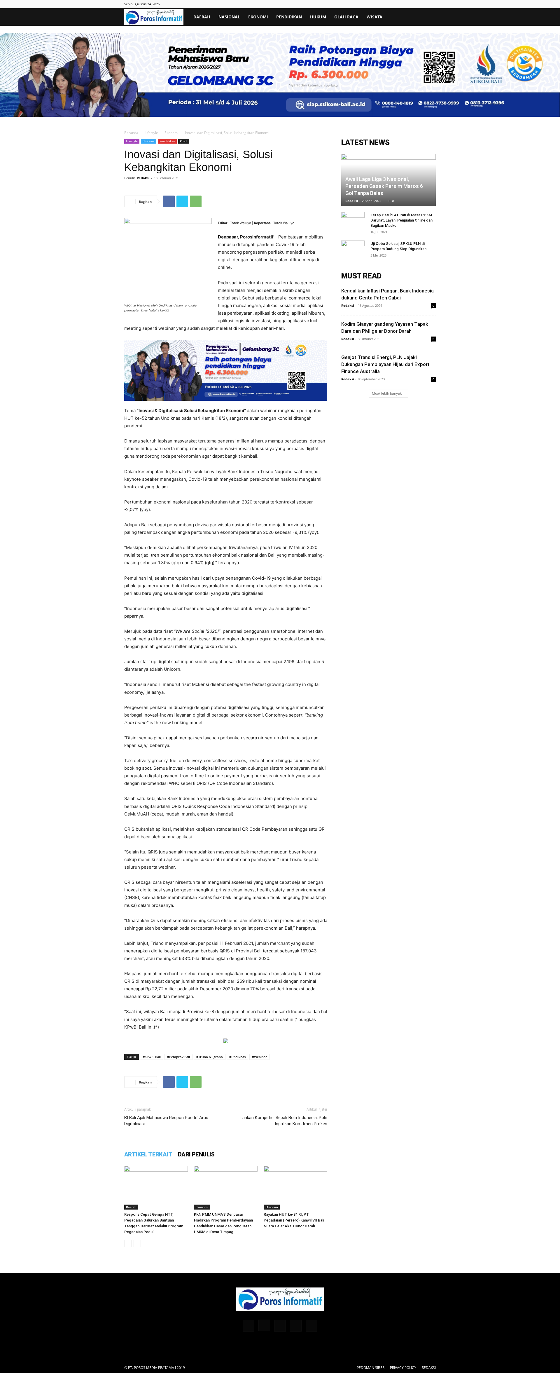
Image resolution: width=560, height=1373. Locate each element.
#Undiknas (237, 1057)
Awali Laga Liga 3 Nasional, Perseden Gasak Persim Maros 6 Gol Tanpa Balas (384, 186)
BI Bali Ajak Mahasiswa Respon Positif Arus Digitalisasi (166, 1120)
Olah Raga (346, 17)
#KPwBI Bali (152, 1057)
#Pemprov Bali (178, 1057)
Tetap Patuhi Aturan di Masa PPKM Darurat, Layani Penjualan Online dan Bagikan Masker (401, 220)
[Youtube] (311, 1326)
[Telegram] (280, 1326)
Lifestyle (151, 132)
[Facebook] (169, 201)
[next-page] (137, 1243)
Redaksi (143, 178)
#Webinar (259, 1057)
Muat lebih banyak (387, 393)
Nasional (229, 17)
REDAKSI (429, 1367)
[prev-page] (128, 1243)
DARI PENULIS (196, 1154)
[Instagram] (264, 1325)
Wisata (374, 17)
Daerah (201, 17)
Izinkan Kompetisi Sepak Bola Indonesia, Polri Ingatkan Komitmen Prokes (283, 1120)
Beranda (131, 132)
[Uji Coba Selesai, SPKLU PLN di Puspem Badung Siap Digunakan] (353, 249)
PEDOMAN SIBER (370, 1367)
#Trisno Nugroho (209, 1057)
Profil (183, 141)
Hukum (318, 17)
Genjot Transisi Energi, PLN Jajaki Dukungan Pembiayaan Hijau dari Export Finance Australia (385, 364)
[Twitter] (182, 201)
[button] (429, 17)
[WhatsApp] (196, 201)
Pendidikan (289, 17)
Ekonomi (258, 17)
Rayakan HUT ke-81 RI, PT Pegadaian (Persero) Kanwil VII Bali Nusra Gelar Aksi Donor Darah (294, 1220)
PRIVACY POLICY (403, 1367)
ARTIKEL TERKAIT (148, 1154)
